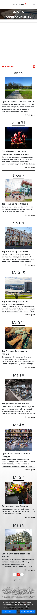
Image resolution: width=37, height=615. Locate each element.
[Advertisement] (18, 40)
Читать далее (30, 115)
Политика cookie (27, 611)
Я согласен (9, 611)
